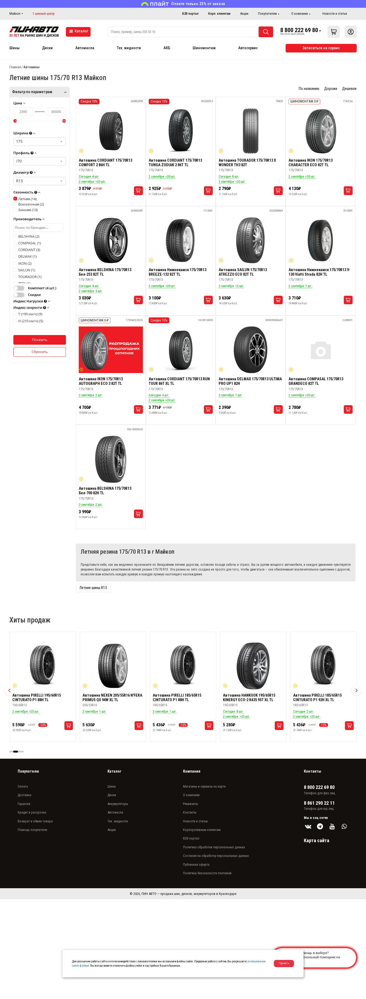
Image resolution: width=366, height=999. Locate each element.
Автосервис (248, 48)
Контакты (189, 812)
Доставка (24, 795)
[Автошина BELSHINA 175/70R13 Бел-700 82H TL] (111, 459)
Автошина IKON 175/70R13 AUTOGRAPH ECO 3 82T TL (101, 381)
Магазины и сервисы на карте (204, 786)
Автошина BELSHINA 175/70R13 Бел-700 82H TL (105, 490)
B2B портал (190, 14)
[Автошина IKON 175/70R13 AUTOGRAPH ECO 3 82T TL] (111, 349)
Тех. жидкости (129, 48)
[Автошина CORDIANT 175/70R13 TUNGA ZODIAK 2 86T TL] (181, 131)
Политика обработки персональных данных (214, 847)
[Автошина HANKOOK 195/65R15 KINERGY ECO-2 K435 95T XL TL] (183, 666)
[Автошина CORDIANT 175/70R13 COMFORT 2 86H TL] (111, 131)
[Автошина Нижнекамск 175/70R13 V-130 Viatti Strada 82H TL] (321, 240)
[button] (9, 690)
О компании (299, 14)
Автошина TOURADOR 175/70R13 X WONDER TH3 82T (247, 162)
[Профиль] (351, 32)
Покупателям (267, 14)
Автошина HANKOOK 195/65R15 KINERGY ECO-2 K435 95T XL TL (179, 697)
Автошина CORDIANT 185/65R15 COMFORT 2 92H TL (319, 697)
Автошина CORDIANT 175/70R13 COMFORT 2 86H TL (105, 162)
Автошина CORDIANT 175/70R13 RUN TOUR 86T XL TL (179, 381)
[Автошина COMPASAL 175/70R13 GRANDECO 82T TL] (321, 349)
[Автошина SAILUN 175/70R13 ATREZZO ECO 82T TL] (251, 240)
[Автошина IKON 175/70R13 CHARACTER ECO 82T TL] (321, 131)
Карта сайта (316, 840)
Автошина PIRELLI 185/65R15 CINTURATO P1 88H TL (107, 697)
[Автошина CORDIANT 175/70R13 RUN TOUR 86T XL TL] (181, 349)
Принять (284, 963)
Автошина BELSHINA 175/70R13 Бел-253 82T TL (105, 272)
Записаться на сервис (321, 48)
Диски (47, 48)
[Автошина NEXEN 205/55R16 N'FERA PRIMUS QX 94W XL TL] (42, 666)
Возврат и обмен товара (35, 821)
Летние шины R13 (93, 588)
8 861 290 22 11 (319, 803)
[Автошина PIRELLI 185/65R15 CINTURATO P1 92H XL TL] (253, 666)
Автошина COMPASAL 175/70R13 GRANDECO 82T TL (316, 381)
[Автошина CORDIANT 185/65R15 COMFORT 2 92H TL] (323, 666)
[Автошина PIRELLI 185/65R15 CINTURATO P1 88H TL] (113, 666)
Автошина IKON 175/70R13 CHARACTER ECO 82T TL (311, 162)
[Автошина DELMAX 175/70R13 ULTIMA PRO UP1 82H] (251, 349)
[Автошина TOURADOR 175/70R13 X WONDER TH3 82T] (251, 131)
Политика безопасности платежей (207, 873)
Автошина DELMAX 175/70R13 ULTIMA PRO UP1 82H (250, 381)
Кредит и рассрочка (32, 812)
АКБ (166, 48)
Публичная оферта (196, 865)
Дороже (330, 88)
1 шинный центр (43, 14)
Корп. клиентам (219, 14)
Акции (244, 14)
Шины (14, 48)
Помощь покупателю (32, 830)
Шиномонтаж (204, 48)
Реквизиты (190, 804)
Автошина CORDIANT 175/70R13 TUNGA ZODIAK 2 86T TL (175, 162)
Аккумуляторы (117, 804)
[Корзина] (334, 32)
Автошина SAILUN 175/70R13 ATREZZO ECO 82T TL (243, 272)
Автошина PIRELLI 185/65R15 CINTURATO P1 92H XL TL (247, 697)
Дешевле (349, 88)
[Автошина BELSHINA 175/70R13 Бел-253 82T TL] (111, 240)
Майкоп (14, 14)
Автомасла (84, 48)
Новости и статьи (334, 14)
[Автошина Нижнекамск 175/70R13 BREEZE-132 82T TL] (181, 240)
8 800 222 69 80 (299, 30)
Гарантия (24, 804)
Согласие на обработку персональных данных (216, 856)
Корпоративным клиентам (202, 830)
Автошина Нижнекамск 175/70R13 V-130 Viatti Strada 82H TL (319, 272)
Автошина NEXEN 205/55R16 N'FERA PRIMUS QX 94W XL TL (42, 697)
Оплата (23, 786)
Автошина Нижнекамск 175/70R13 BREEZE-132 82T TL (177, 272)
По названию (309, 88)
